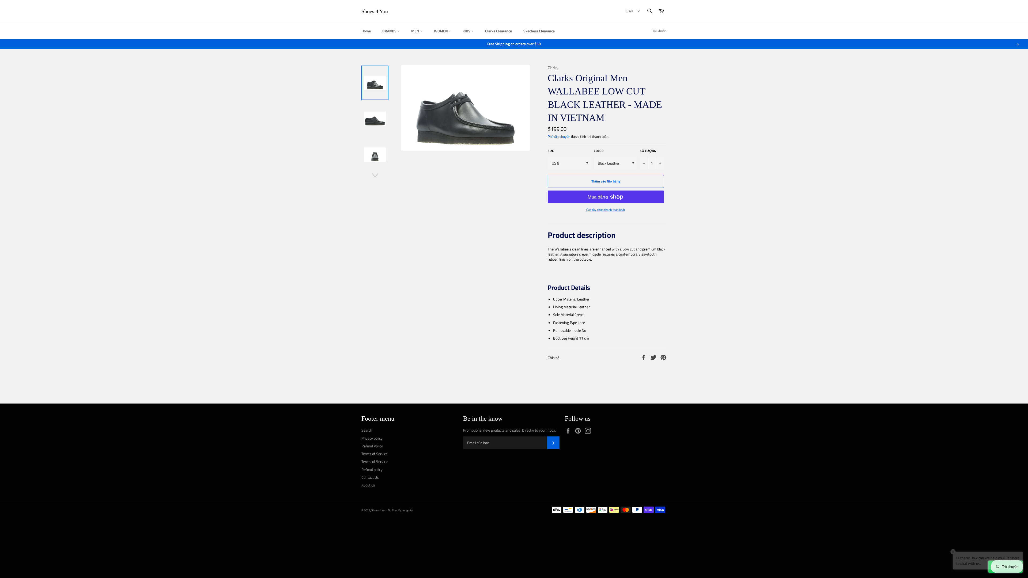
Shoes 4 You (374, 11)
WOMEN (441, 31)
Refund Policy (372, 446)
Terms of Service (374, 454)
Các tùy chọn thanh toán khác (605, 210)
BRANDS (389, 31)
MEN (415, 31)
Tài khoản (659, 30)
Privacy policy (372, 438)
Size (551, 151)
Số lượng (648, 151)
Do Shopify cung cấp (400, 510)
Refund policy (372, 469)
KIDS (467, 31)
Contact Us (370, 477)
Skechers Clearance (539, 31)
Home (366, 31)
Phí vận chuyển (559, 136)
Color (598, 151)
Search (366, 430)
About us (368, 485)
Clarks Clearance (498, 31)
